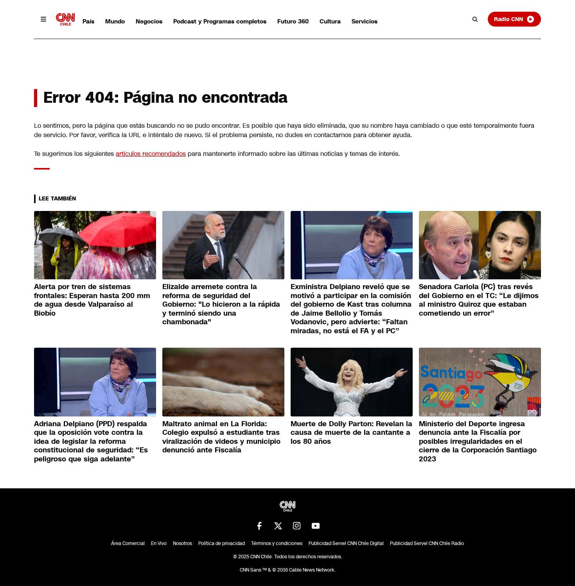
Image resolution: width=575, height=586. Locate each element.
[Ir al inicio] (65, 19)
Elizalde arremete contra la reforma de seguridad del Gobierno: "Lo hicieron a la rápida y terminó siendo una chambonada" (221, 304)
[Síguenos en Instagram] (297, 526)
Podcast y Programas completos (219, 21)
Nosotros (182, 543)
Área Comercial (128, 543)
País (88, 21)
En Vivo (159, 543)
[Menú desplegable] (43, 19)
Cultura (330, 21)
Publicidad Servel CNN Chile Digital (346, 543)
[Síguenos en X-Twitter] (278, 526)
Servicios (364, 21)
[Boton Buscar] (475, 19)
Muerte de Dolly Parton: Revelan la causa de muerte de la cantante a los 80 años (351, 433)
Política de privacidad (221, 543)
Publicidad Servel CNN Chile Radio (427, 543)
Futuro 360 (293, 21)
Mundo (115, 21)
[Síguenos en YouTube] (315, 526)
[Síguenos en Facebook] (259, 526)
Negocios (149, 21)
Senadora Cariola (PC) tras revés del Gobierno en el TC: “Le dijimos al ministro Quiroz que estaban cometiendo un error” (479, 300)
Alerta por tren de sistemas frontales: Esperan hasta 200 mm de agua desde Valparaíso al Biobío (92, 300)
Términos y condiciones (276, 543)
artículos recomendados (151, 153)
